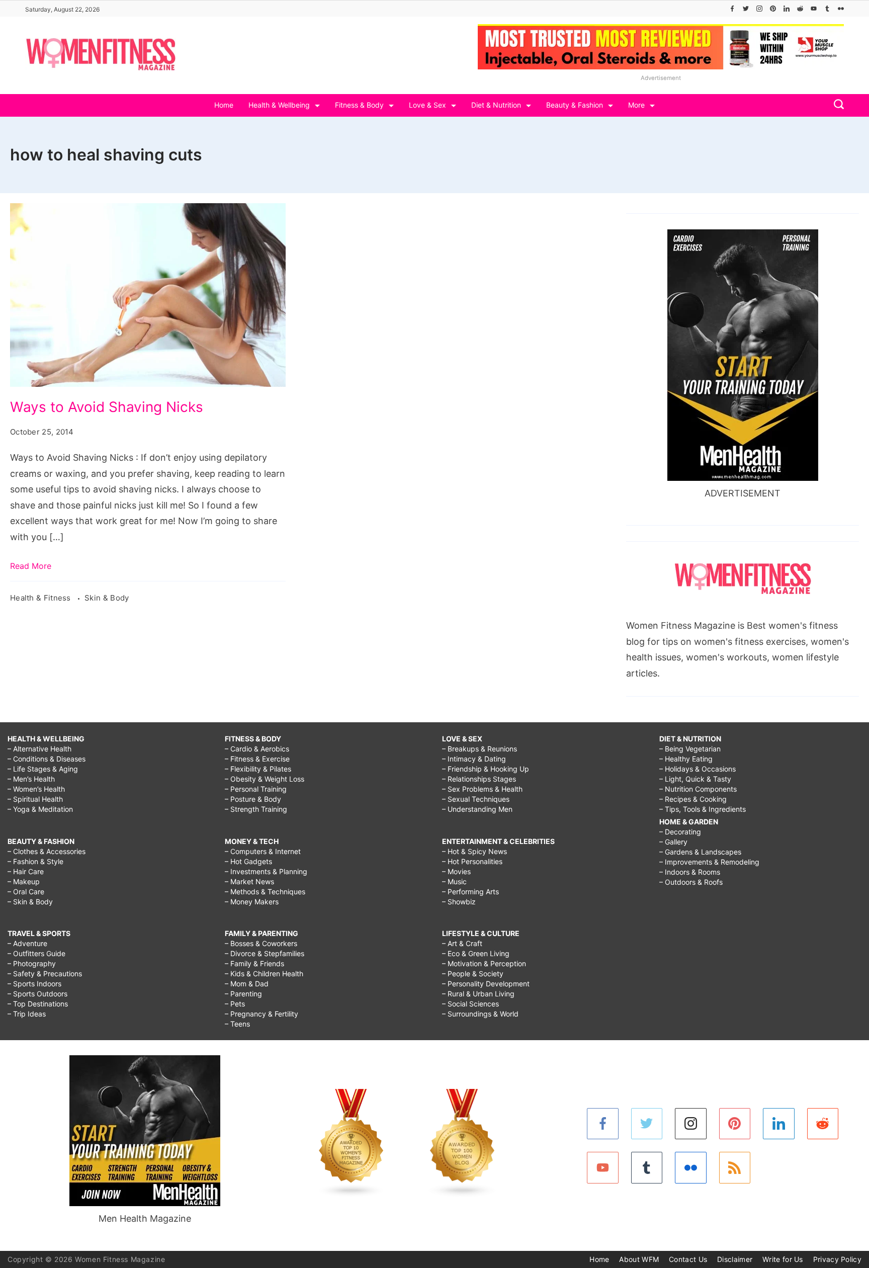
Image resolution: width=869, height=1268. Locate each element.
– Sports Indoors (34, 983)
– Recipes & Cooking (693, 799)
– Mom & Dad (247, 983)
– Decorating (680, 831)
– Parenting (243, 993)
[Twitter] (746, 9)
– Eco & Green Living (475, 953)
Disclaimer (734, 1259)
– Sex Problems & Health (482, 789)
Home (223, 105)
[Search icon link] (836, 105)
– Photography (32, 963)
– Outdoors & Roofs (691, 882)
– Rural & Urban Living (478, 993)
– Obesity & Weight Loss (264, 779)
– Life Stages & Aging (43, 769)
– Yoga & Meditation (40, 809)
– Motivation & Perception (484, 963)
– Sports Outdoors (37, 993)
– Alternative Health (39, 748)
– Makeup (24, 881)
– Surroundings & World (480, 1013)
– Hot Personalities (472, 861)
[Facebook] (732, 9)
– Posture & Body (253, 799)
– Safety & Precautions (45, 973)
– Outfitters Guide (36, 953)
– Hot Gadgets (248, 861)
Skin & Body (106, 598)
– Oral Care (26, 891)
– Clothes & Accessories (46, 851)
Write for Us (782, 1259)
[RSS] (735, 1168)
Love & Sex (427, 105)
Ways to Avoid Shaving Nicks (106, 406)
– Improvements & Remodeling (709, 862)
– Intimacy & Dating (474, 758)
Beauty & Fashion (574, 105)
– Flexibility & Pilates (258, 769)
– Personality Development (486, 983)
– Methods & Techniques (265, 891)
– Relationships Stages (479, 779)
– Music (454, 881)
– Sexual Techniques (475, 799)
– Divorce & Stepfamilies (264, 953)
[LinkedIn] (787, 9)
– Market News (249, 881)
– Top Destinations (38, 1003)
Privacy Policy (837, 1259)
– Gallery (673, 841)
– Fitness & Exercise (257, 758)
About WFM (639, 1259)
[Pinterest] (773, 9)
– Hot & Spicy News (474, 851)
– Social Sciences (470, 1003)
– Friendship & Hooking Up (485, 769)
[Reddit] (800, 9)
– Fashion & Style (35, 861)
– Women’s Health (36, 789)
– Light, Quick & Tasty (695, 779)
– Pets (235, 1003)
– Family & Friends (254, 963)
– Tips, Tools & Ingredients (702, 809)
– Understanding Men (477, 809)
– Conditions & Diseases (46, 758)
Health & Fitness (41, 598)
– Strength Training (256, 809)
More (636, 105)
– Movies (456, 871)
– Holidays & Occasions (697, 769)
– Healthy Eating (686, 758)
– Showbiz (459, 901)
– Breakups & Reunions (479, 748)
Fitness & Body (359, 105)
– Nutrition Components (698, 789)
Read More (30, 566)
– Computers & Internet (263, 851)
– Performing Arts (470, 891)
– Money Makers (252, 901)
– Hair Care (26, 871)
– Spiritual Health (35, 799)
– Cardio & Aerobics (257, 748)
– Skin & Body (30, 901)
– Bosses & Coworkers (261, 943)
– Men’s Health (31, 779)
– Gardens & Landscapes (700, 852)
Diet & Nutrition (496, 105)
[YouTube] (814, 9)
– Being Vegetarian (690, 748)
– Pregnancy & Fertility (261, 1013)
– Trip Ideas (27, 1013)
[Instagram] (759, 9)
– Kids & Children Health (264, 973)
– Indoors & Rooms (689, 872)
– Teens (237, 1024)
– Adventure (27, 943)
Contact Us (688, 1259)
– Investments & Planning (266, 871)
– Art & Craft (462, 943)
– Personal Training (256, 789)
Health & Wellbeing (279, 105)
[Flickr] (841, 9)
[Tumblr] (827, 9)
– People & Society (472, 973)
